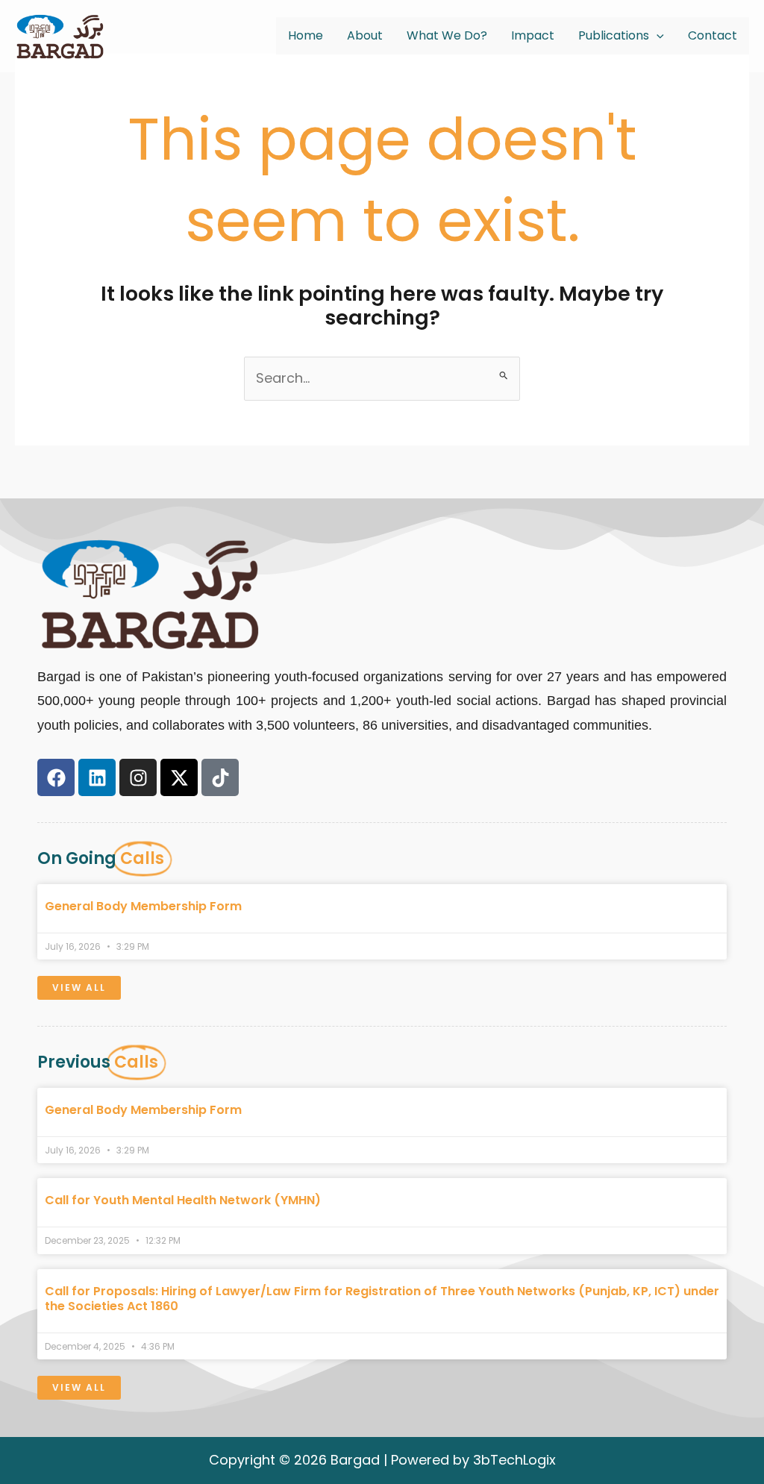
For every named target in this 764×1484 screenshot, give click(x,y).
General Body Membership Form (143, 906)
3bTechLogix (514, 1459)
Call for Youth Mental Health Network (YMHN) (183, 1200)
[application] (656, 35)
